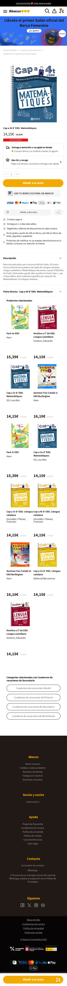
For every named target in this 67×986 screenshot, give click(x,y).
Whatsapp (33, 870)
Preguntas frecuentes (32, 824)
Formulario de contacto (32, 865)
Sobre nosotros (32, 764)
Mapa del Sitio (33, 920)
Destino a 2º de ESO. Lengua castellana (44, 335)
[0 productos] (61, 12)
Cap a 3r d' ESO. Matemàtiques (15, 394)
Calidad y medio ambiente (32, 768)
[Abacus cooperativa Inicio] (20, 13)
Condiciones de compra (32, 828)
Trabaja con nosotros (32, 775)
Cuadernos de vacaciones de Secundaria (19, 54)
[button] (54, 11)
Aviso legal (32, 843)
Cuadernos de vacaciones (30, 50)
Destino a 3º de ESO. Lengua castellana (17, 632)
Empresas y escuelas (33, 779)
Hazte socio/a (32, 802)
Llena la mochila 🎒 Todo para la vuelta (33, 3)
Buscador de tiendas (33, 772)
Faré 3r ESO (13, 452)
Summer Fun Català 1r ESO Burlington (46, 394)
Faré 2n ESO (13, 333)
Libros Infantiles (10, 50)
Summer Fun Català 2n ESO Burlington (19, 572)
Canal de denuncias (32, 839)
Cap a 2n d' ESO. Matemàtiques (42, 454)
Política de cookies (33, 835)
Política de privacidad (32, 832)
